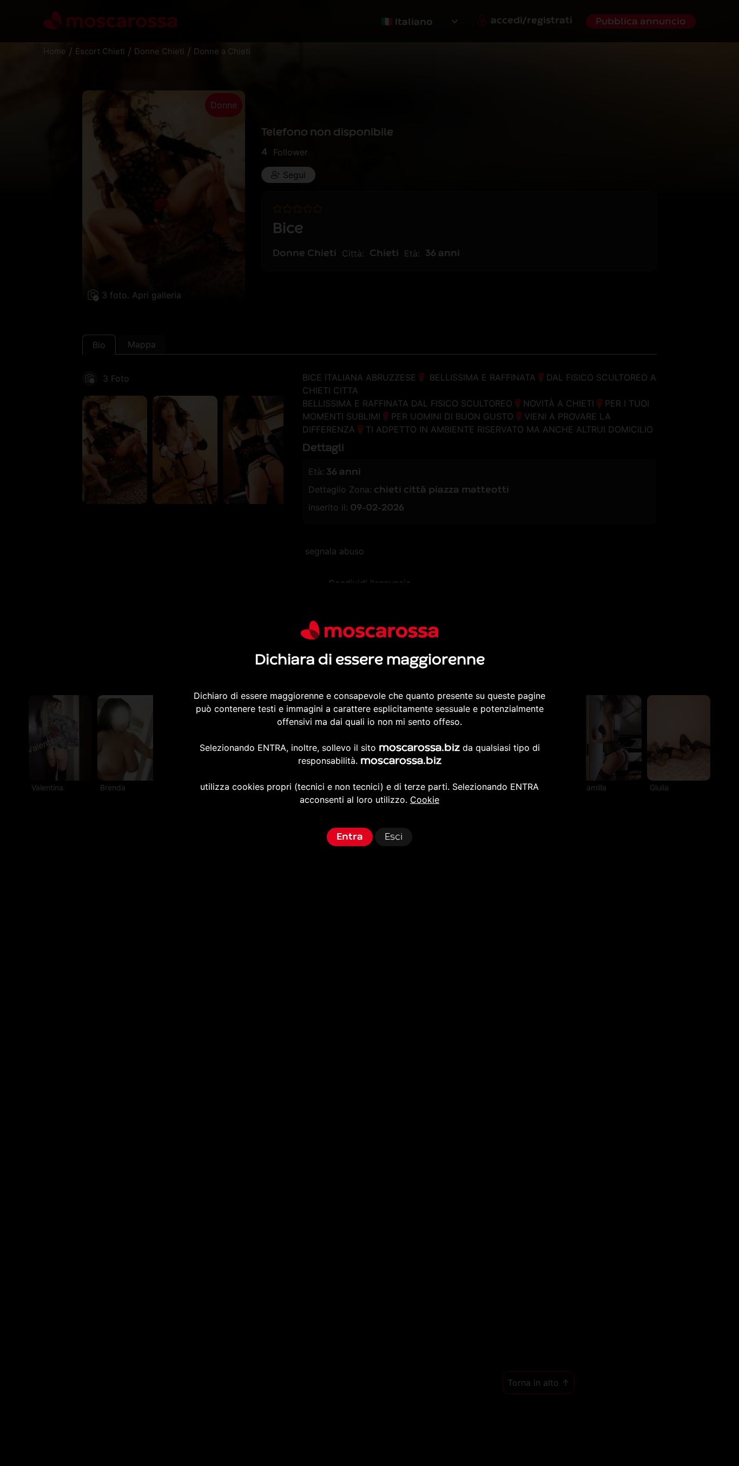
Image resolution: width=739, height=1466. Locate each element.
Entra (349, 836)
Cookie (424, 799)
